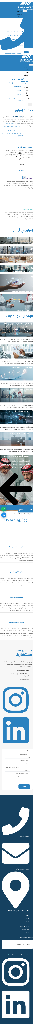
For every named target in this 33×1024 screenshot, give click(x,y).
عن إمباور (19, 14)
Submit (24, 786)
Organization (26, 770)
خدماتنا (20, 16)
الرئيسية (19, 11)
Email (28, 757)
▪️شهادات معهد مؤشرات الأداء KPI (14, 123)
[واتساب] (3, 509)
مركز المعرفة (27, 91)
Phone (28, 764)
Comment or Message (24, 777)
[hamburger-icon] (25, 11)
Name (28, 751)
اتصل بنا (20, 158)
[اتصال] (3, 515)
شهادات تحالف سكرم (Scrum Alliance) (12, 127)
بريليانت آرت (7, 954)
